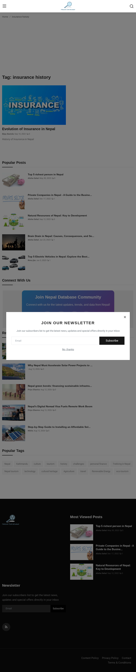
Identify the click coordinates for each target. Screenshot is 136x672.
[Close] (125, 317)
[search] (131, 6)
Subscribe (112, 340)
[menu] (4, 6)
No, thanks (68, 349)
